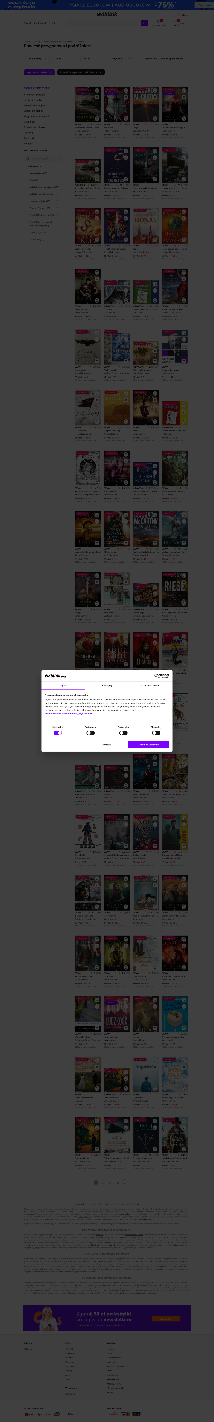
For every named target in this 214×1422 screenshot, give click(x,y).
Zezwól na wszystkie (148, 744)
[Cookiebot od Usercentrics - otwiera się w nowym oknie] (156, 676)
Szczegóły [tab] (107, 685)
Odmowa (106, 744)
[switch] (90, 733)
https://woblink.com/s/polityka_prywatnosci (68, 713)
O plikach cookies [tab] (151, 685)
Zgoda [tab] (63, 685)
